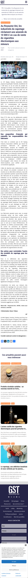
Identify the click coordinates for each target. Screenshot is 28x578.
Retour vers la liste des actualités (11, 19)
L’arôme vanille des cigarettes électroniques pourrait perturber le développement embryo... (13, 428)
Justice (21, 514)
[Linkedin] (17, 497)
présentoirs (13, 226)
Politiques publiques (16, 363)
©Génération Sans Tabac (9, 311)
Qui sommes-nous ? (18, 504)
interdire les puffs (7, 279)
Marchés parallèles (19, 517)
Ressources (7, 504)
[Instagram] (14, 497)
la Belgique (10, 281)
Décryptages (15, 501)
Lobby (12, 508)
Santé (12, 403)
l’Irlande (17, 281)
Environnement (7, 511)
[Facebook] (9, 497)
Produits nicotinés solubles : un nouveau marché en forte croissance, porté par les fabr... (12, 388)
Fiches (22, 501)
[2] (16, 153)
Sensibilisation (8, 517)
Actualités (8, 8)
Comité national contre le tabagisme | (13, 336)
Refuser (14, 565)
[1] (3, 110)
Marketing (19, 508)
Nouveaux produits (5, 22)
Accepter (14, 561)
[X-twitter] (11, 497)
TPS (2, 8)
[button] (25, 545)
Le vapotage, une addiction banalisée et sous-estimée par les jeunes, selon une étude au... (14, 468)
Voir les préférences (14, 569)
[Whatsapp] (19, 497)
